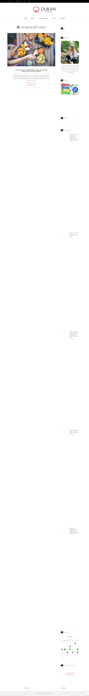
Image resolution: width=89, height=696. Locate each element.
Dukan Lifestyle (45, 73)
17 (70, 649)
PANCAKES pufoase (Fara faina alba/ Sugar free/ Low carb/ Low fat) (74, 531)
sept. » (64, 658)
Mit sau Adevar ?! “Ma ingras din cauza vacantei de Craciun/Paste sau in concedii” (31, 70)
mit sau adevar (35, 87)
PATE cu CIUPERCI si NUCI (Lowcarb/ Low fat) (74, 235)
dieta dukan (30, 87)
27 (77, 652)
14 (62, 649)
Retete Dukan (19, 1)
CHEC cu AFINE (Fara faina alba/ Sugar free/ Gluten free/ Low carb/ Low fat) (74, 334)
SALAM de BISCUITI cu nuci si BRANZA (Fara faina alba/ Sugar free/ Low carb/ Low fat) (74, 137)
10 (70, 646)
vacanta (40, 87)
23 (67, 652)
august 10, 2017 (17, 73)
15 (64, 649)
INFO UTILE (31, 68)
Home (8, 1)
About (12, 1)
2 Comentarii (26, 73)
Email (62, 668)
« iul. (62, 658)
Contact (29, 1)
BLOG (25, 1)
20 (77, 649)
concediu (22, 87)
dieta (26, 87)
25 (72, 652)
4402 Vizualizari (35, 73)
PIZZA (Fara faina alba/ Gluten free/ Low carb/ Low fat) (74, 432)
